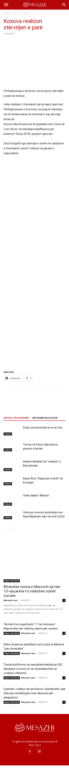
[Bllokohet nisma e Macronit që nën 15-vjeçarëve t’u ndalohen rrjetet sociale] (34, 559)
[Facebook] (7, 41)
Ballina (7, 13)
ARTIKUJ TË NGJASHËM (16, 418)
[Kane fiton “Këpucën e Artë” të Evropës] (12, 480)
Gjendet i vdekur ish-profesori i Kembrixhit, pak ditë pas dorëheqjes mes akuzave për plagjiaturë (34, 693)
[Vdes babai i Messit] (12, 499)
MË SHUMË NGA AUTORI (45, 418)
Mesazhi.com (10, 600)
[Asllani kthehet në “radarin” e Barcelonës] (12, 465)
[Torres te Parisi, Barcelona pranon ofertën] (12, 447)
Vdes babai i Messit (36, 495)
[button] (6, 5)
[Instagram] (39, 751)
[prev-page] (6, 529)
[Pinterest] (23, 41)
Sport (16, 13)
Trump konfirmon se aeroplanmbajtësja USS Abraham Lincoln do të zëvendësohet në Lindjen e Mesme (33, 669)
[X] (15, 41)
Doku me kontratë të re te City (42, 427)
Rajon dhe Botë (12, 580)
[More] (40, 41)
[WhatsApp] (31, 41)
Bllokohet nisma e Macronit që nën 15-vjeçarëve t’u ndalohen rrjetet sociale (32, 591)
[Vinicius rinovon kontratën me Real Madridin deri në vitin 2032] (12, 514)
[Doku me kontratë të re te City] (12, 430)
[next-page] (11, 529)
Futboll (25, 13)
